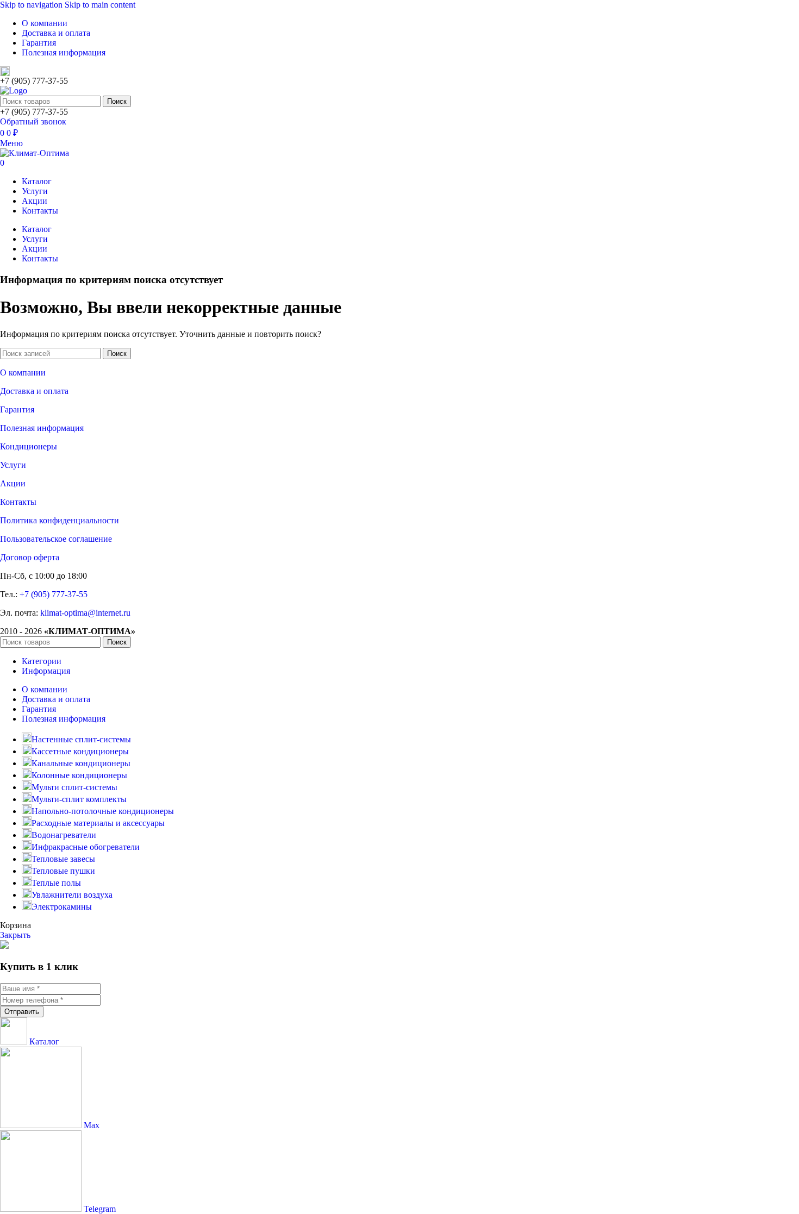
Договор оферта (29, 557)
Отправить (21, 1012)
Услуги (13, 465)
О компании (23, 372)
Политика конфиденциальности (59, 520)
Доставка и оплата (34, 391)
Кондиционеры (28, 446)
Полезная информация (42, 428)
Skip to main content (100, 4)
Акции (13, 483)
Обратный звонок (33, 121)
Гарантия (17, 409)
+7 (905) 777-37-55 (54, 594)
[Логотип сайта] (13, 90)
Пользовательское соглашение (56, 538)
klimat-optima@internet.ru (85, 612)
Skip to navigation (32, 4)
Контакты (18, 501)
